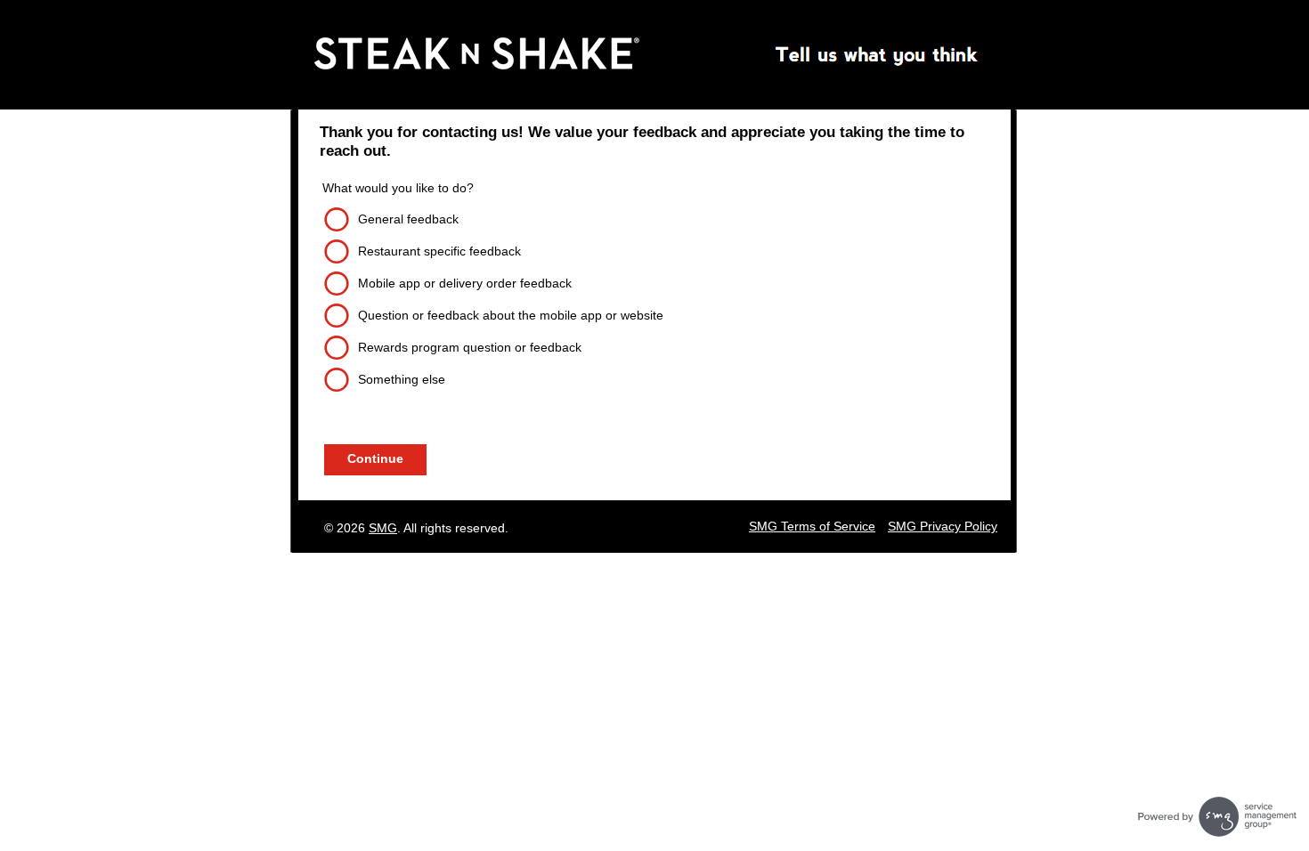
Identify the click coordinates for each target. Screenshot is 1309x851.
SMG (383, 528)
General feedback (408, 219)
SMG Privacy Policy (942, 526)
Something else (401, 379)
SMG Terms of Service (812, 526)
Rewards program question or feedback (469, 347)
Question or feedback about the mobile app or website (510, 315)
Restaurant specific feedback (439, 251)
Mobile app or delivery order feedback (465, 283)
